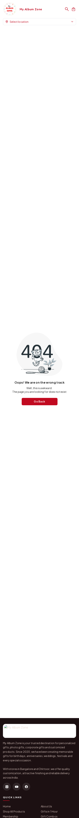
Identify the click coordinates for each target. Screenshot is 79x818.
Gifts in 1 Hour (49, 811)
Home (7, 806)
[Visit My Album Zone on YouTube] (16, 786)
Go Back (39, 401)
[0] (73, 9)
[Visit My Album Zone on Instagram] (7, 786)
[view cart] (73, 9)
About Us (46, 806)
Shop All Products (14, 811)
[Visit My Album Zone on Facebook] (26, 786)
